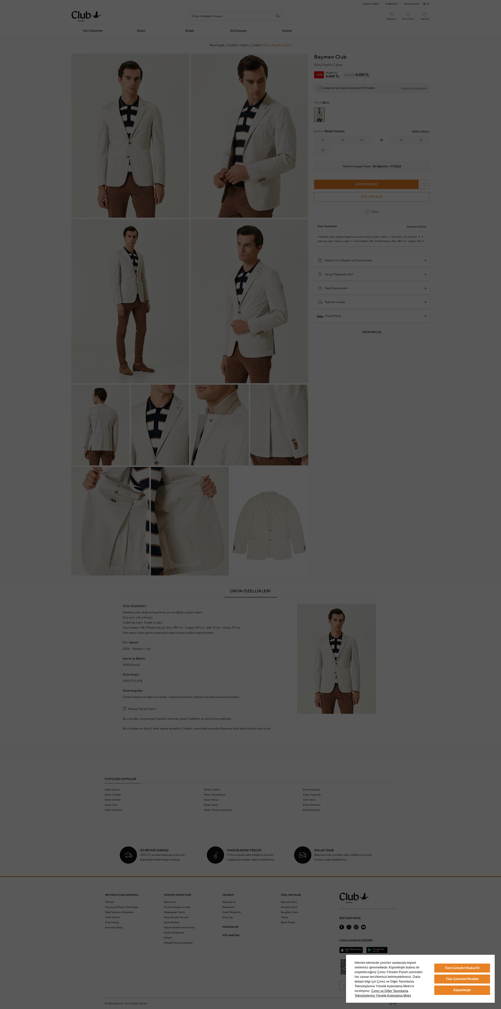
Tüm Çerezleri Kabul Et (462, 968)
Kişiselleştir (462, 990)
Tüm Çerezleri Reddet (462, 979)
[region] (420, 979)
